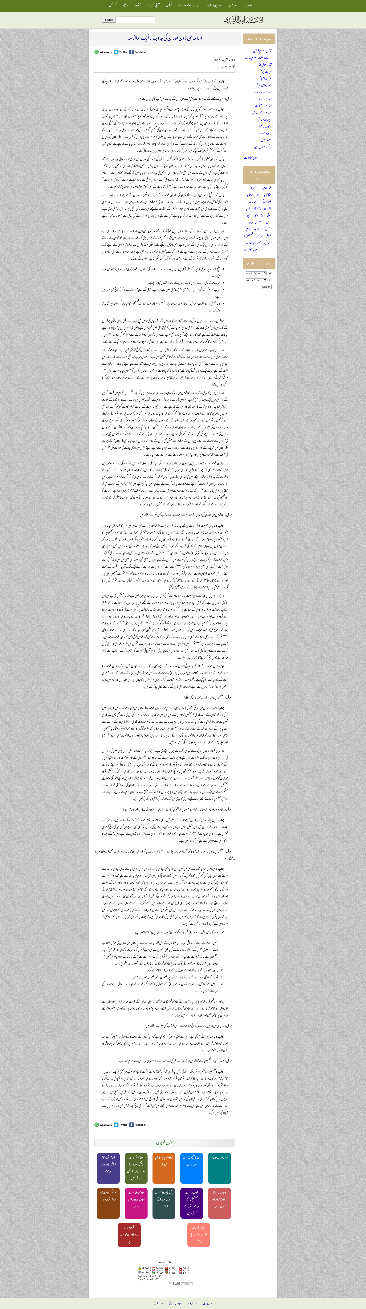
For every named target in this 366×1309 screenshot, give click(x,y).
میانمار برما (250, 243)
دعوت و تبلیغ (265, 127)
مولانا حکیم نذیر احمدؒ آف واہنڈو (191, 1161)
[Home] (243, 24)
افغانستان (267, 188)
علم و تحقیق (266, 140)
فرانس (259, 236)
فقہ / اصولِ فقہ (265, 65)
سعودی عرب (255, 222)
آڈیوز (137, 5)
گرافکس (112, 5)
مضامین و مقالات (213, 5)
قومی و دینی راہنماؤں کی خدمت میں (129, 1235)
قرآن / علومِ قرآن (262, 51)
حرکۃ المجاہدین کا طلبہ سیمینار (164, 1161)
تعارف (249, 5)
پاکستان (268, 209)
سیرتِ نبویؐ (265, 72)
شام (248, 229)
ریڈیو (125, 5)
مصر (259, 243)
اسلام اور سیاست (263, 92)
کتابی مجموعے (153, 5)
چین (248, 215)
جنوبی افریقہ (266, 215)
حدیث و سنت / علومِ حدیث (258, 58)
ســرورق (208, 1303)
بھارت (252, 202)
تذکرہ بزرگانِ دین (263, 147)
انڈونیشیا (268, 195)
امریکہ (253, 188)
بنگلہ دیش (267, 202)
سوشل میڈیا (175, 1303)
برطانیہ (249, 195)
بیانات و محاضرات (188, 5)
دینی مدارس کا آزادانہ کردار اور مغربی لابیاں (219, 1200)
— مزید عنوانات (253, 158)
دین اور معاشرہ (264, 120)
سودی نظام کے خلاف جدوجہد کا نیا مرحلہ (136, 1200)
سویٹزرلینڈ (258, 229)
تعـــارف (192, 1303)
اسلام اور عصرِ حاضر (262, 113)
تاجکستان (257, 209)
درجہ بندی (233, 5)
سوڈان (268, 229)
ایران (258, 195)
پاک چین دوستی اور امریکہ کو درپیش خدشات (164, 1200)
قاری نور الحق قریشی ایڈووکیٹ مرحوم (108, 1165)
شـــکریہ (158, 1303)
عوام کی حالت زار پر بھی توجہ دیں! (108, 1196)
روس (269, 222)
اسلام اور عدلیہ (265, 99)
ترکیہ (248, 209)
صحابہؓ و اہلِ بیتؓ (264, 86)
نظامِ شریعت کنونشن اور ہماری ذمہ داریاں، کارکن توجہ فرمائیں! (136, 1168)
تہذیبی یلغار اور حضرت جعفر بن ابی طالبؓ (199, 1235)
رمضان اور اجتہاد (220, 1158)
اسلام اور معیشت (263, 106)
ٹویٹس (169, 5)
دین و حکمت (265, 134)
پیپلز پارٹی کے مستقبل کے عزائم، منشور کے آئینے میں (192, 1203)
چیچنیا (256, 215)
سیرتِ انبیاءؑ (266, 79)
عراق (269, 236)
